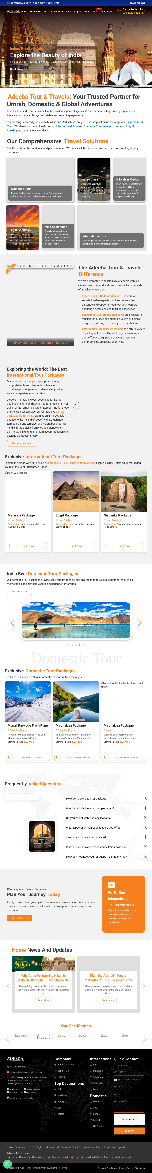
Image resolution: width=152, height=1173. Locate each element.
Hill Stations (99, 1126)
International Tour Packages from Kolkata (71, 462)
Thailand (97, 1083)
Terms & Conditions (107, 1168)
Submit (129, 1131)
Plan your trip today (22, 443)
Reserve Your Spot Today (31, 757)
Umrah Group (38, 1157)
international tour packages (28, 381)
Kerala (60, 1114)
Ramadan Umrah (60, 1157)
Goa (59, 1107)
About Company (65, 1064)
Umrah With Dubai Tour (96, 1157)
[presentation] (4, 47)
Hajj (77, 1157)
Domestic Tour (39, 11)
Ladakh (96, 1120)
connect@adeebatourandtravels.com (26, 1072)
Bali (59, 1089)
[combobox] (119, 1079)
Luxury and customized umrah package (40, 342)
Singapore (62, 1101)
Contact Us (63, 1070)
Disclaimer (140, 1168)
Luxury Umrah (19, 1157)
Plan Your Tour (20, 591)
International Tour (60, 11)
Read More (43, 1000)
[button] (69, 645)
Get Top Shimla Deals (78, 757)
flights (77, 11)
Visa (86, 11)
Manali (96, 1101)
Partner (61, 1077)
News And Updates (117, 1147)
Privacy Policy (126, 1168)
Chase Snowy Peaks (127, 757)
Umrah (24, 11)
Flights (39, 1147)
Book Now (28, 546)
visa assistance (112, 126)
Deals (95, 11)
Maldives (62, 1095)
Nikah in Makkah (123, 1157)
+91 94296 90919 (133, 13)
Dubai (96, 1089)
